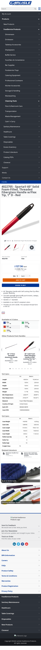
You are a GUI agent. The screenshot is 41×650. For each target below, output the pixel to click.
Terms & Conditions (9, 576)
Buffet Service (10, 55)
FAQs (4, 565)
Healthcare (8, 132)
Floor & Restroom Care (13, 106)
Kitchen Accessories (12, 86)
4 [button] (19, 369)
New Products (9, 24)
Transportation (11, 111)
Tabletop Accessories (13, 45)
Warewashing (10, 96)
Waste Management (12, 116)
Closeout (7, 162)
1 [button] (10, 369)
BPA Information (8, 555)
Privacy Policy (7, 591)
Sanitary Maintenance (12, 126)
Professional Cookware (14, 80)
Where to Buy (20, 285)
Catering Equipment (12, 75)
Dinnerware (9, 34)
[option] (11, 352)
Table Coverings (10, 137)
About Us (5, 550)
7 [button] (28, 369)
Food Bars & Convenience (14, 60)
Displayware (9, 50)
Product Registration (10, 586)
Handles (4, 182)
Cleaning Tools (11, 101)
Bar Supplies (10, 65)
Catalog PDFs (9, 157)
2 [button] (13, 369)
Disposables (8, 142)
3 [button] (16, 369)
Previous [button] (2, 350)
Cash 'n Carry (10, 121)
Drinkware (9, 39)
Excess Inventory (10, 147)
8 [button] (31, 369)
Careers (5, 560)
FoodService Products (12, 29)
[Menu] (39, 9)
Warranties (6, 581)
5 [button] (22, 369)
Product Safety (7, 571)
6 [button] (25, 369)
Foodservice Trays (12, 70)
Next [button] (39, 350)
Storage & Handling (12, 91)
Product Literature (11, 152)
